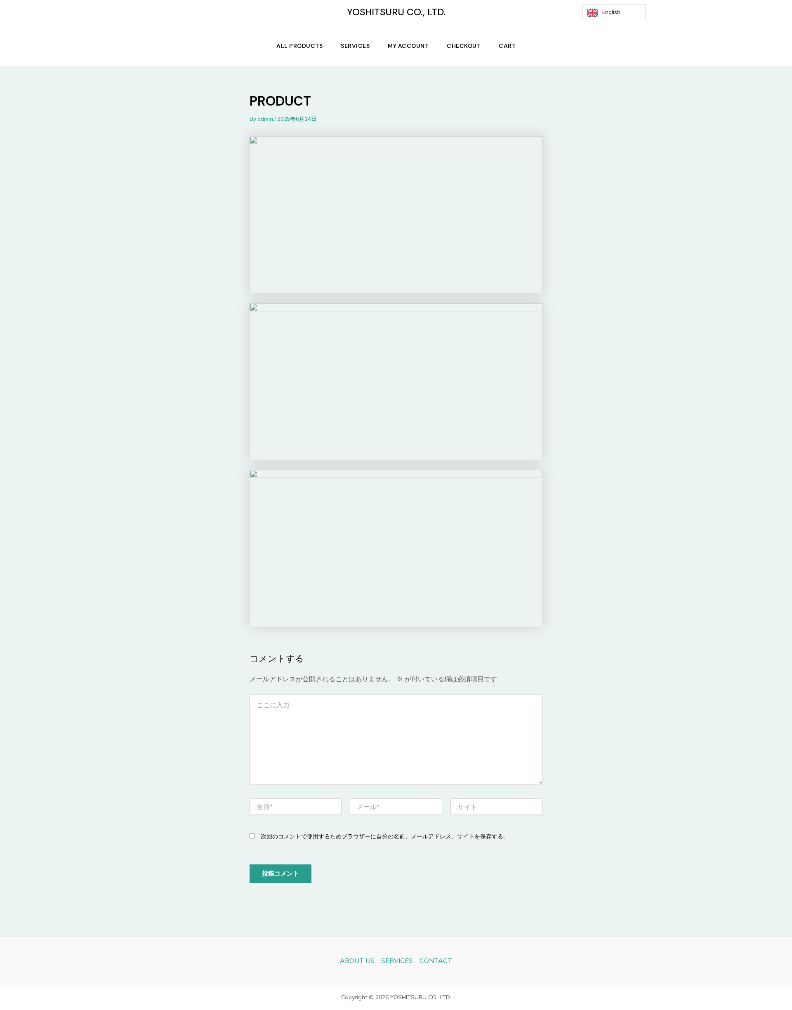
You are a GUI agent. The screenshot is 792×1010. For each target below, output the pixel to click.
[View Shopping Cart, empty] (661, 12)
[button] (681, 45)
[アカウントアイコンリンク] (681, 12)
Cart (507, 45)
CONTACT (436, 960)
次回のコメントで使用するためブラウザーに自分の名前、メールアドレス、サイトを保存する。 (385, 836)
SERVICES (355, 45)
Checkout (464, 45)
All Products (299, 45)
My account (408, 45)
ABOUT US (357, 960)
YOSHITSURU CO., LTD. (396, 12)
